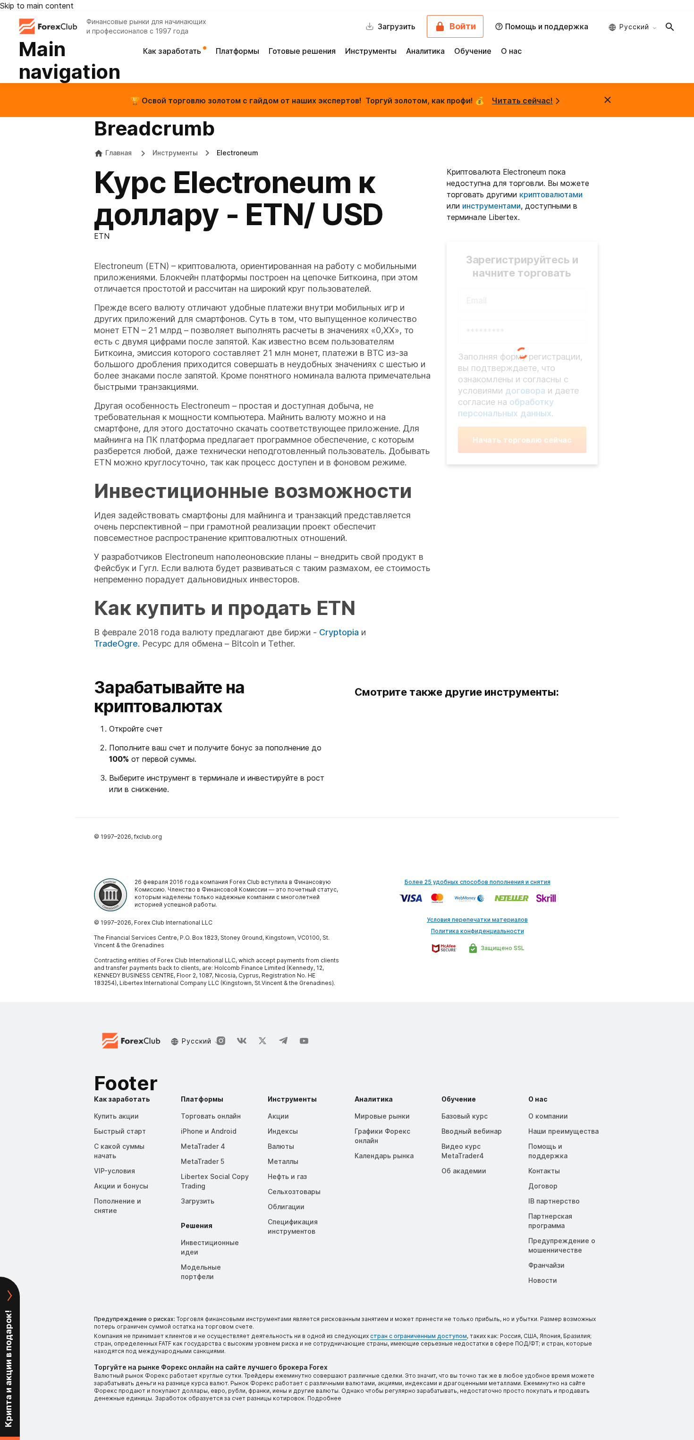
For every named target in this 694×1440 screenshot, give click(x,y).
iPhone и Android (209, 1131)
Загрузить (197, 1201)
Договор (543, 1186)
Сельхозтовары (294, 1191)
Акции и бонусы (121, 1186)
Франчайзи (546, 1265)
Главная (118, 153)
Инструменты (371, 51)
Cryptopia (339, 632)
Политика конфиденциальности (477, 931)
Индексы (283, 1131)
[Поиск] (669, 26)
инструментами (491, 206)
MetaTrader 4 (203, 1146)
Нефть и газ (287, 1176)
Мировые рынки (382, 1116)
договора (525, 391)
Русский (634, 27)
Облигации (286, 1207)
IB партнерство (554, 1201)
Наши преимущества (563, 1131)
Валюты (281, 1146)
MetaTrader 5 (202, 1161)
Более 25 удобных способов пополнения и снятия (477, 881)
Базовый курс (464, 1116)
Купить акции (116, 1116)
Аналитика (425, 51)
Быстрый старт (120, 1131)
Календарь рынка (384, 1156)
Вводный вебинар (471, 1131)
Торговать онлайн (211, 1116)
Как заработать (173, 51)
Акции (278, 1116)
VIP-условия (114, 1171)
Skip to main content (37, 5)
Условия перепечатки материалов (477, 919)
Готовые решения (302, 51)
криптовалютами (551, 194)
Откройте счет (136, 728)
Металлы (283, 1161)
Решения (196, 1225)
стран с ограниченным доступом (418, 1335)
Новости (542, 1280)
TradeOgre (116, 643)
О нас (511, 51)
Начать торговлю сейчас (522, 440)
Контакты (544, 1171)
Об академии (463, 1171)
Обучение (472, 51)
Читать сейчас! (522, 100)
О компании (548, 1116)
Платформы (237, 51)
